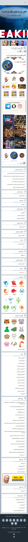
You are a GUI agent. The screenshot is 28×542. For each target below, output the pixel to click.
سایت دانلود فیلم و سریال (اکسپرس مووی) (16, 452)
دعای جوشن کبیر (21, 244)
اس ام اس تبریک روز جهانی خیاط (18, 187)
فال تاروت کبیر (21, 360)
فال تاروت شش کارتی (20, 377)
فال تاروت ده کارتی (20, 383)
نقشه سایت (10, 532)
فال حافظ (22, 463)
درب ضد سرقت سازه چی (19, 415)
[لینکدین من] (12, 523)
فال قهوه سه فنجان (21, 215)
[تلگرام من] (21, 520)
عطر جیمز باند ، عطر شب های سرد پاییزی (17, 435)
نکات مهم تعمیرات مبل (20, 409)
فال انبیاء (22, 204)
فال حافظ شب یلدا (21, 469)
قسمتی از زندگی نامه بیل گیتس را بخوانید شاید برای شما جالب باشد (14, 432)
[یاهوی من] (24, 520)
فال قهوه (22, 213)
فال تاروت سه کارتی (20, 369)
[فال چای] (20, 143)
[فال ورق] (8, 143)
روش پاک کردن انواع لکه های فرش (18, 438)
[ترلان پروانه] (14, 44)
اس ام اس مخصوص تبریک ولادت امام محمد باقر (15, 184)
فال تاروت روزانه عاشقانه (19, 388)
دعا (23, 247)
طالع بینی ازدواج (21, 235)
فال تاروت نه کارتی (21, 380)
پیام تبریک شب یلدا (20, 472)
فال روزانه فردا (21, 508)
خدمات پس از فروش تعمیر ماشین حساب (17, 406)
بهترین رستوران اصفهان (20, 441)
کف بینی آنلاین (21, 227)
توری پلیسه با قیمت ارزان (20, 426)
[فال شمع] (8, 132)
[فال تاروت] (20, 121)
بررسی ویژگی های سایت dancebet (18, 428)
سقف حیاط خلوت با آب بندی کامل (18, 420)
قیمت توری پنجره (21, 417)
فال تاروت (22, 394)
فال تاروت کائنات (21, 363)
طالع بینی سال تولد (21, 349)
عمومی (18, 163)
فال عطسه (22, 491)
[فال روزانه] (8, 121)
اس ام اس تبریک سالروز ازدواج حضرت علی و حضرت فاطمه (14, 176)
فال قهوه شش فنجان (20, 218)
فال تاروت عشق (21, 385)
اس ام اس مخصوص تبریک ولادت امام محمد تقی (15, 173)
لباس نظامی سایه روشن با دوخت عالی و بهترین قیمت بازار (14, 423)
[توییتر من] (7, 520)
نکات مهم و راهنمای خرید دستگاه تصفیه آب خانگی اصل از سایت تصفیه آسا (14, 403)
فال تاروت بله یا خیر (20, 391)
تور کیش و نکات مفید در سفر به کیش (17, 444)
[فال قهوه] (20, 132)
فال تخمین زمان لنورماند (20, 499)
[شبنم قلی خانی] (6, 44)
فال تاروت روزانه (21, 358)
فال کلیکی (22, 255)
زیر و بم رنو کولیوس (20, 412)
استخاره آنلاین (21, 196)
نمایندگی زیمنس (21, 446)
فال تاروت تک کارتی (20, 366)
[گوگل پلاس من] (3, 520)
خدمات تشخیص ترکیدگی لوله (19, 449)
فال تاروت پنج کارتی (20, 374)
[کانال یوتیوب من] (15, 523)
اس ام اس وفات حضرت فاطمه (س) (18, 182)
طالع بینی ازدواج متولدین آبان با (14, 12)
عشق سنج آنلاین (21, 264)
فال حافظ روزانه (21, 466)
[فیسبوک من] (17, 520)
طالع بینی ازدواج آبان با (17, 47)
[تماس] (10, 520)
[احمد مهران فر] (22, 44)
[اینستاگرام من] (14, 520)
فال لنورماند (22, 505)
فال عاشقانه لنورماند (20, 502)
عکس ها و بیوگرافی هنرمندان (19, 510)
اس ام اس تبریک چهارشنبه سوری (18, 179)
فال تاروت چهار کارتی (20, 372)
